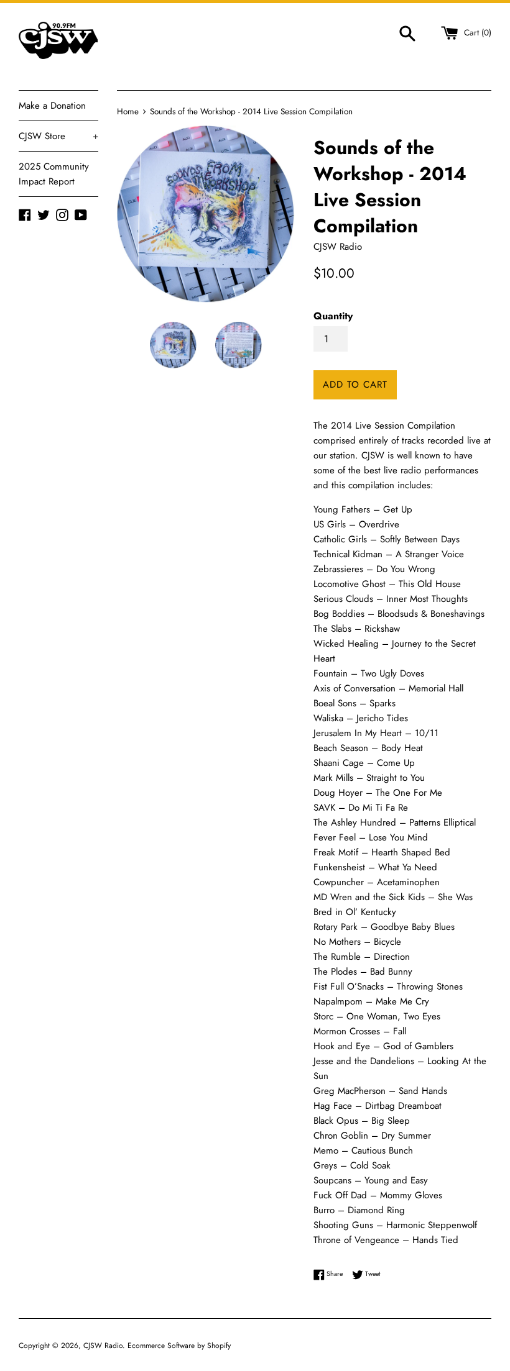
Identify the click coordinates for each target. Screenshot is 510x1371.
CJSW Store (58, 136)
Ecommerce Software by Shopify (179, 1345)
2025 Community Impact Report (54, 174)
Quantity (333, 316)
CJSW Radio (103, 1345)
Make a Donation (52, 105)
